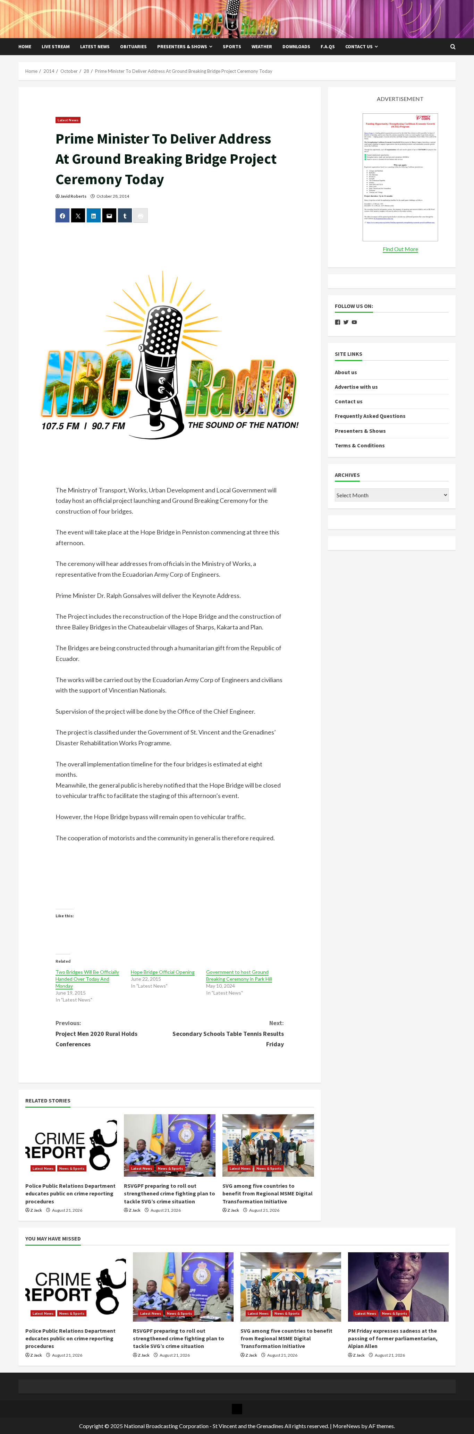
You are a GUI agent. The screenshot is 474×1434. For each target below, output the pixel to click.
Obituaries (133, 46)
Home (24, 46)
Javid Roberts (73, 196)
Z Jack (36, 1210)
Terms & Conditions (360, 445)
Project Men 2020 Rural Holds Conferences (96, 1033)
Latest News (95, 46)
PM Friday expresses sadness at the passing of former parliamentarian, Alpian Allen (393, 1338)
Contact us (359, 46)
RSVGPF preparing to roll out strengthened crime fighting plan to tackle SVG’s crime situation (169, 1193)
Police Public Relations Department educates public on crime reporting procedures (70, 1193)
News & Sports (71, 1168)
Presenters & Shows (182, 46)
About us (346, 372)
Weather (262, 46)
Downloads (296, 46)
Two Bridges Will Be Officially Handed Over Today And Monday (87, 979)
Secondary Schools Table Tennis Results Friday (228, 1033)
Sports (232, 46)
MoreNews (346, 1426)
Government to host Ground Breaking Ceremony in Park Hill (239, 975)
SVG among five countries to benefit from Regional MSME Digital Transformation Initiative (267, 1193)
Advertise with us (356, 386)
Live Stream (56, 46)
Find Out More (400, 249)
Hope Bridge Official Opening (163, 972)
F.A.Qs (328, 46)
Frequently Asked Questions (370, 416)
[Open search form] (453, 46)
